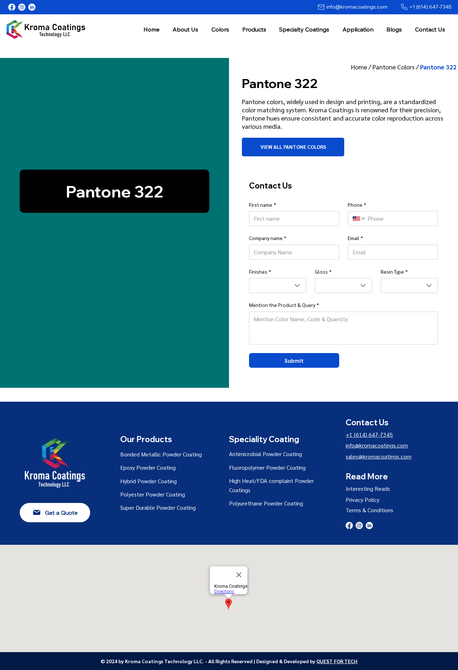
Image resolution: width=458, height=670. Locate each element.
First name (262, 204)
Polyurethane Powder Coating (266, 503)
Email (355, 238)
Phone (357, 204)
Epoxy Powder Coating (148, 467)
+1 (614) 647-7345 (369, 434)
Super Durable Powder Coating (158, 507)
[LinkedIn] (31, 7)
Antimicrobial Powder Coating (265, 454)
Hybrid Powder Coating (148, 481)
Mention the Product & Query (284, 305)
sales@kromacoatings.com (378, 456)
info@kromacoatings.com (377, 445)
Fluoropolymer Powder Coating (267, 467)
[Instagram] (21, 7)
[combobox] (277, 285)
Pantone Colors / (396, 67)
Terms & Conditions (369, 510)
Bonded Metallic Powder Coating (161, 454)
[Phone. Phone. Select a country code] (359, 218)
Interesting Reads (368, 488)
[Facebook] (11, 7)
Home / (361, 67)
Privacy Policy (362, 499)
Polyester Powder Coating (152, 494)
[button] (185, 29)
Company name (267, 238)
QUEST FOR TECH (336, 661)
